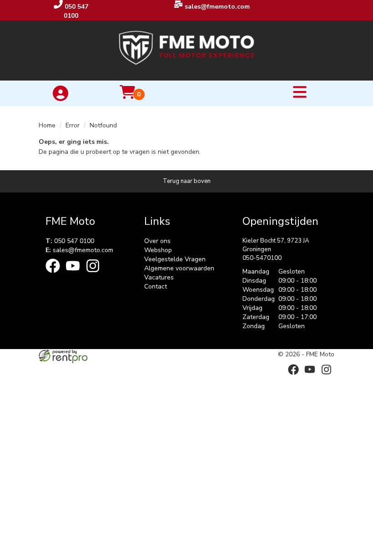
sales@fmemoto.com (79, 250)
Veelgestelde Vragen (175, 259)
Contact (155, 286)
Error (73, 125)
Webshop (158, 250)
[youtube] (76, 274)
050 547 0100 (69, 241)
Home (47, 125)
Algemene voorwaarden (179, 268)
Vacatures (159, 277)
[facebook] (55, 274)
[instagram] (96, 274)
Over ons (157, 241)
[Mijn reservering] (127, 97)
